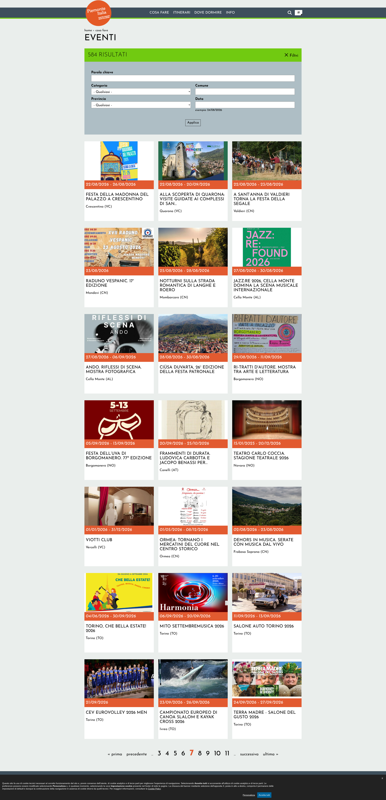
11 (227, 753)
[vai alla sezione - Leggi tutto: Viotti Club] (119, 526)
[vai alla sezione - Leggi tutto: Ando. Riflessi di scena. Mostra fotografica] (119, 354)
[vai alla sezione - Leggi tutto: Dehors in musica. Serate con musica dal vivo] (267, 526)
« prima (115, 754)
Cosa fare (159, 12)
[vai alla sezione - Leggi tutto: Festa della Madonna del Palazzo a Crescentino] (119, 181)
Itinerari (181, 12)
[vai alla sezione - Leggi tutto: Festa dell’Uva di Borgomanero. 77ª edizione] (119, 440)
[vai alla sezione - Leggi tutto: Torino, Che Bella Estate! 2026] (119, 613)
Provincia (98, 99)
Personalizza (249, 795)
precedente (137, 754)
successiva (249, 754)
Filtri (294, 55)
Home (88, 30)
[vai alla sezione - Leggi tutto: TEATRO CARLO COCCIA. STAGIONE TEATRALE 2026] (267, 440)
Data (199, 99)
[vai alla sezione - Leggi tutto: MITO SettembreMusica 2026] (193, 613)
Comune (201, 85)
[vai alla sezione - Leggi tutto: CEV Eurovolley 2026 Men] (119, 699)
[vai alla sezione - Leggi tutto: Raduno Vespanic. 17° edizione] (119, 267)
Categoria (99, 85)
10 (217, 753)
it (298, 12)
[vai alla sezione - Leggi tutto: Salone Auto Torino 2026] (267, 613)
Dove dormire (208, 12)
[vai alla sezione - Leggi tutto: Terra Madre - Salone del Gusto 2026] (267, 699)
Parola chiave (102, 72)
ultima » (270, 754)
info (230, 12)
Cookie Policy (154, 788)
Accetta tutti (264, 795)
